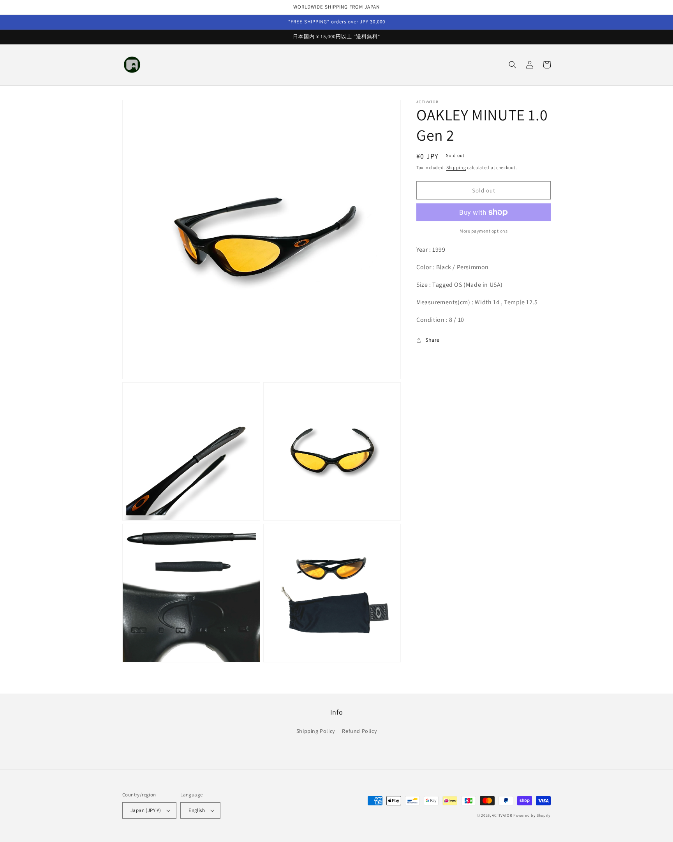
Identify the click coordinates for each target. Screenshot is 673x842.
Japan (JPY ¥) (145, 810)
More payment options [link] (483, 231)
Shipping (456, 167)
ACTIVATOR (502, 815)
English (197, 810)
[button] (512, 64)
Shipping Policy (315, 730)
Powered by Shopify (532, 815)
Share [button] (432, 339)
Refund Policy (359, 730)
